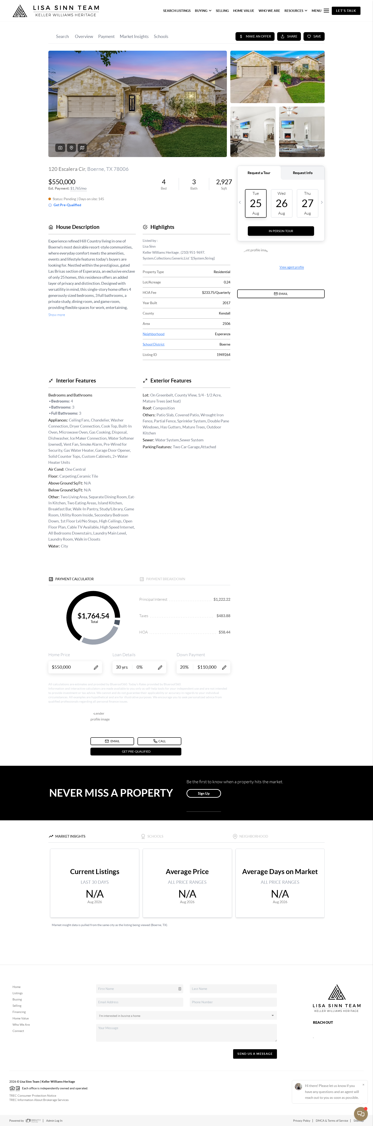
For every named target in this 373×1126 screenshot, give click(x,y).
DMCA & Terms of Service (332, 1120)
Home (17, 987)
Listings (18, 993)
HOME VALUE (243, 11)
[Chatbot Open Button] (361, 1114)
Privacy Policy (301, 1120)
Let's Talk (346, 11)
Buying (17, 999)
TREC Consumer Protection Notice (32, 1095)
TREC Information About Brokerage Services (39, 1100)
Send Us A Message (255, 1053)
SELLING (222, 11)
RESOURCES (293, 11)
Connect (18, 1031)
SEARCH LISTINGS (177, 11)
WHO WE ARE (269, 11)
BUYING (201, 11)
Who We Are (21, 1024)
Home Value (21, 1018)
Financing (19, 1012)
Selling (17, 1005)
